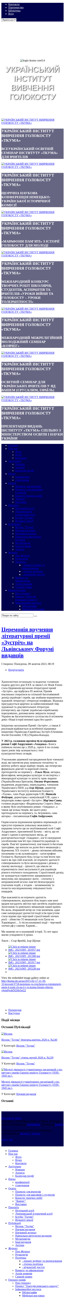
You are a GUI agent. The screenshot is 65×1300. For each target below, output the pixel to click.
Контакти (14, 4)
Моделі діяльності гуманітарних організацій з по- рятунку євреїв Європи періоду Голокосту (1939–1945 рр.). (30, 1085)
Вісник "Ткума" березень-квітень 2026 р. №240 (29, 1039)
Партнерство (16, 7)
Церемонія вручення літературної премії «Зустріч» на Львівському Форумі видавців (27, 642)
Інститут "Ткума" (30, 1133)
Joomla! (59, 1124)
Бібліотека (14, 10)
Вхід (11, 13)
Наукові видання (26, 1093)
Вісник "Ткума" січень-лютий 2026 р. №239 (27, 1057)
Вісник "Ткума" (25, 1045)
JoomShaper (33, 1124)
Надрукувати (16, 669)
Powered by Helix (11, 1118)
